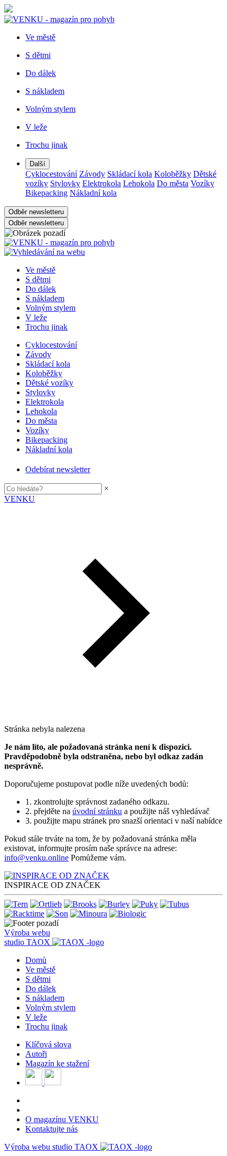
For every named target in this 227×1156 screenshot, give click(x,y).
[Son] (57, 913)
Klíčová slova (48, 1044)
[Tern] (16, 904)
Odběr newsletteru (36, 212)
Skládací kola (129, 173)
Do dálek (40, 288)
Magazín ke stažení (57, 1063)
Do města (172, 183)
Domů (35, 960)
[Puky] (145, 904)
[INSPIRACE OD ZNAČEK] (56, 875)
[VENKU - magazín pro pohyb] (59, 242)
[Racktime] (24, 913)
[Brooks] (80, 904)
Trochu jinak (46, 326)
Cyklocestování (51, 173)
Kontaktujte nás (51, 1128)
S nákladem (44, 298)
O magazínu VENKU (62, 1119)
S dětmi (38, 279)
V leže (36, 317)
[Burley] (114, 904)
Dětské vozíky (49, 382)
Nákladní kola (93, 192)
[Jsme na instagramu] (52, 1082)
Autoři (36, 1053)
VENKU (19, 498)
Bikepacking (46, 192)
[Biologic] (127, 913)
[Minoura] (88, 913)
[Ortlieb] (46, 904)
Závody (92, 173)
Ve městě (40, 269)
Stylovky (65, 183)
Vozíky (202, 183)
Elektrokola (101, 183)
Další (37, 164)
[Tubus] (174, 904)
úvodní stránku (97, 811)
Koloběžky (172, 173)
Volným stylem (50, 307)
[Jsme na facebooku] (34, 1082)
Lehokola (139, 183)
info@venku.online (36, 857)
